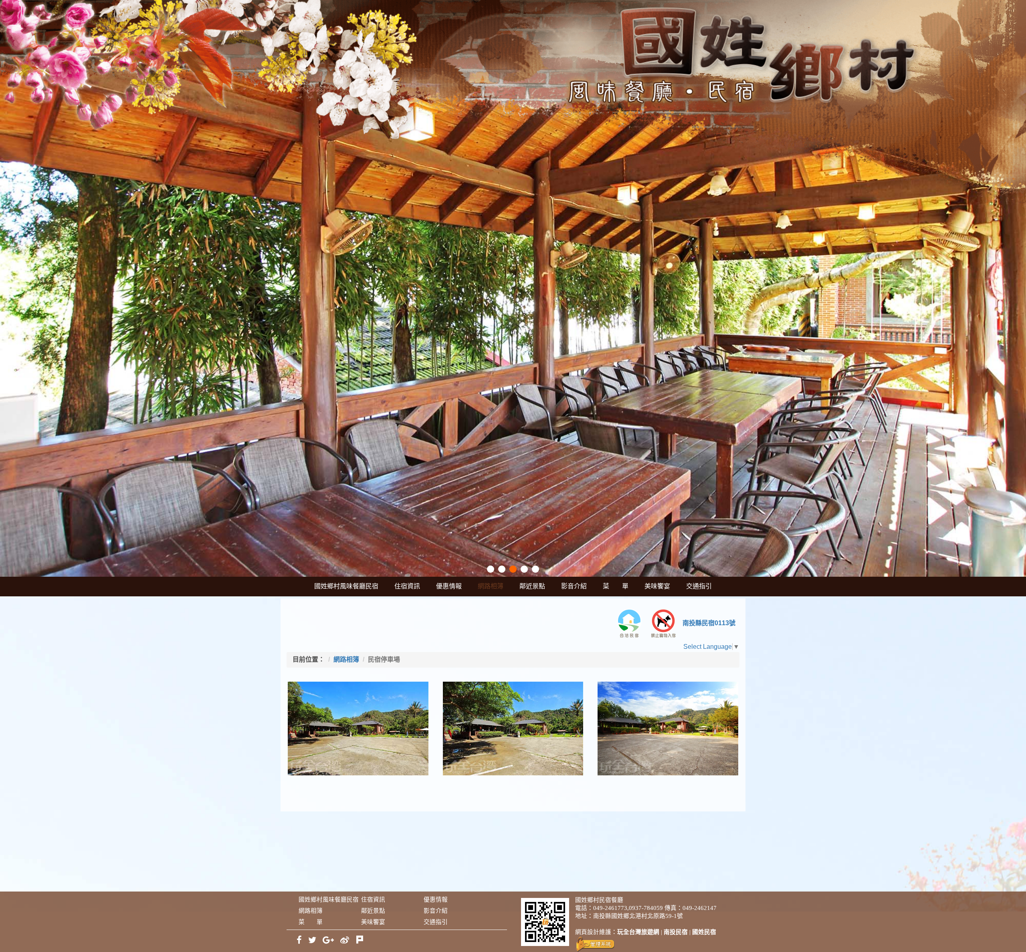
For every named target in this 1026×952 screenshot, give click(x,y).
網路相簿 (490, 586)
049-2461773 (610, 908)
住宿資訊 (407, 586)
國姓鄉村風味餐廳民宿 (346, 586)
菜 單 (615, 586)
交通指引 (699, 586)
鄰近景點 (532, 586)
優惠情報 (449, 586)
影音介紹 (574, 586)
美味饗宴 (657, 586)
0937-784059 (646, 908)
